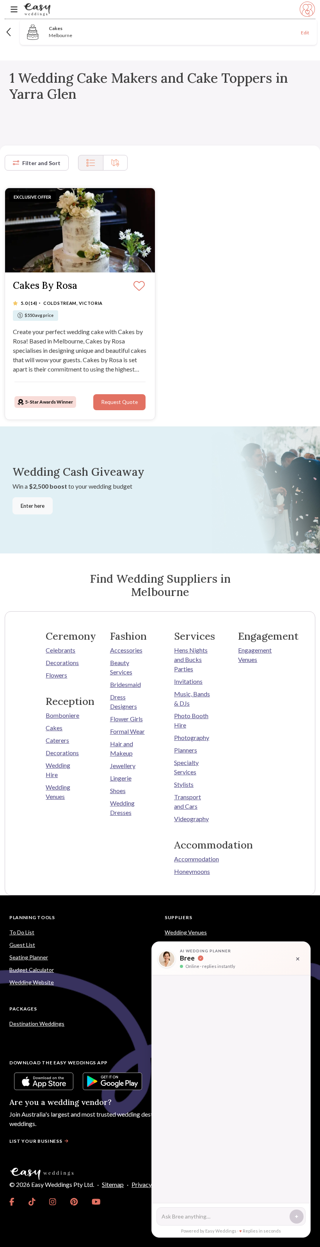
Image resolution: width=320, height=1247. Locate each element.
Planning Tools (32, 917)
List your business (35, 1141)
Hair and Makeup (121, 748)
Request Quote (119, 402)
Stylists (184, 784)
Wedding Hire (58, 769)
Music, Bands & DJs (192, 698)
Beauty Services (121, 667)
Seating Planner (28, 957)
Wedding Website (31, 982)
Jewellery (122, 765)
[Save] (139, 286)
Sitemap (113, 1184)
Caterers (57, 740)
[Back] (9, 32)
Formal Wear (127, 731)
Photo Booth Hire (191, 720)
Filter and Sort (41, 163)
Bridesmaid (125, 684)
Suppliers (178, 917)
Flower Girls (126, 718)
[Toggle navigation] (14, 9)
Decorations (62, 662)
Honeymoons (192, 871)
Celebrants (60, 650)
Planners (185, 750)
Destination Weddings (36, 1023)
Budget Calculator (31, 969)
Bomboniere (62, 715)
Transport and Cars (187, 801)
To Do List (21, 932)
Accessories (126, 650)
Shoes (118, 790)
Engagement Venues (255, 654)
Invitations (188, 681)
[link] (11, 1201)
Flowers (56, 675)
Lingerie (121, 778)
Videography (191, 818)
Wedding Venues (58, 791)
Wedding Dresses (122, 807)
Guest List (22, 944)
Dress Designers (123, 701)
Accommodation (192, 859)
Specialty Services (186, 767)
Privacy (142, 1184)
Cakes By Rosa (45, 286)
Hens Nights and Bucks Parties (191, 659)
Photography (191, 737)
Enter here (32, 506)
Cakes (54, 727)
